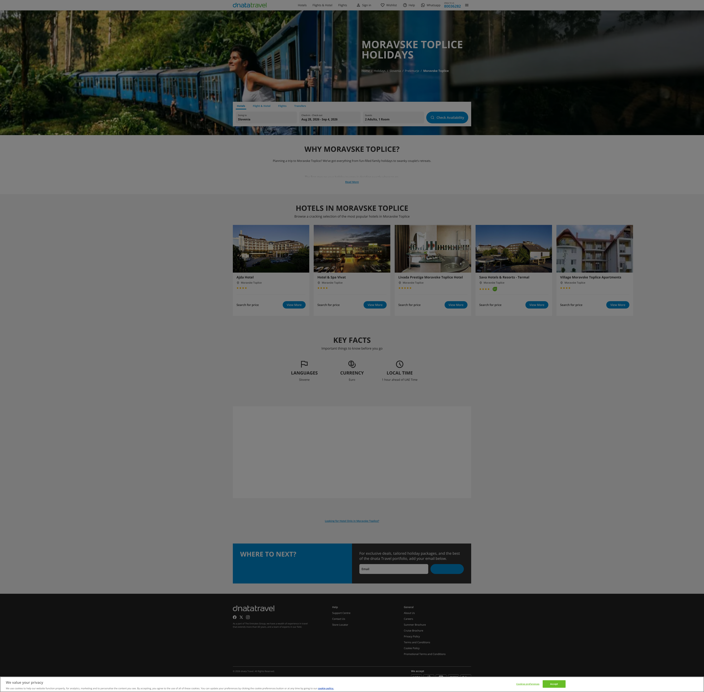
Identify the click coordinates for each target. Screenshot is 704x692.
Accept (554, 683)
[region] (352, 684)
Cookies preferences (527, 683)
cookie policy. (326, 688)
